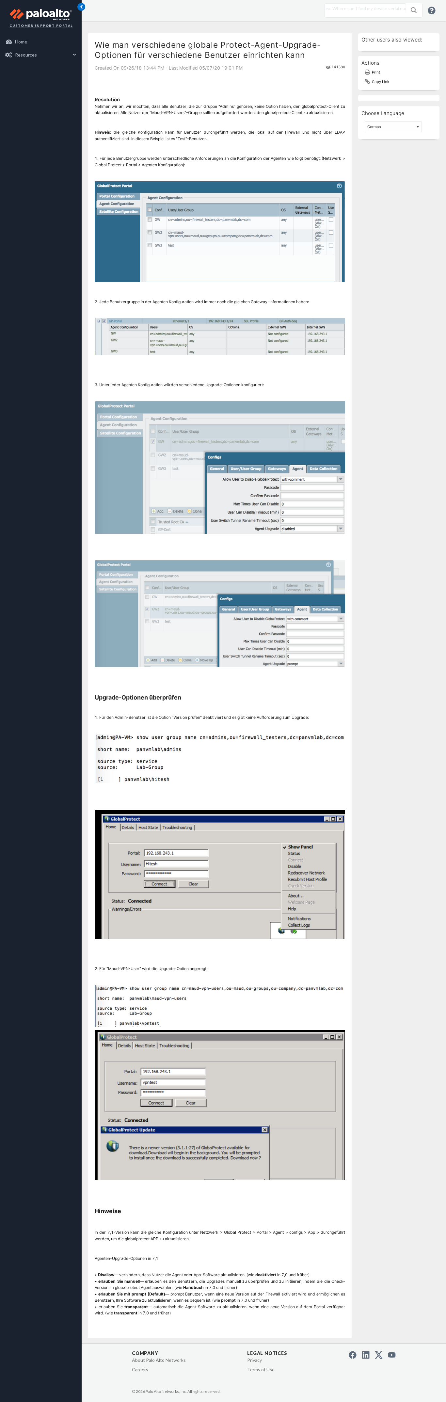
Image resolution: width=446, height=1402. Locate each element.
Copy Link (380, 81)
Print (376, 72)
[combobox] (364, 8)
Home (21, 41)
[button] (414, 10)
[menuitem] (41, 41)
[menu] (41, 48)
